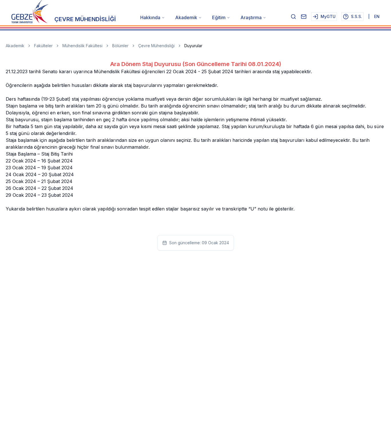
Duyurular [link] (193, 45)
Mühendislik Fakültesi (82, 45)
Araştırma (251, 17)
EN (377, 16)
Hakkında (150, 17)
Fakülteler (43, 45)
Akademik (186, 17)
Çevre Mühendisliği (156, 45)
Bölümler (120, 45)
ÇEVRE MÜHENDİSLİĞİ (85, 19)
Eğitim (219, 17)
